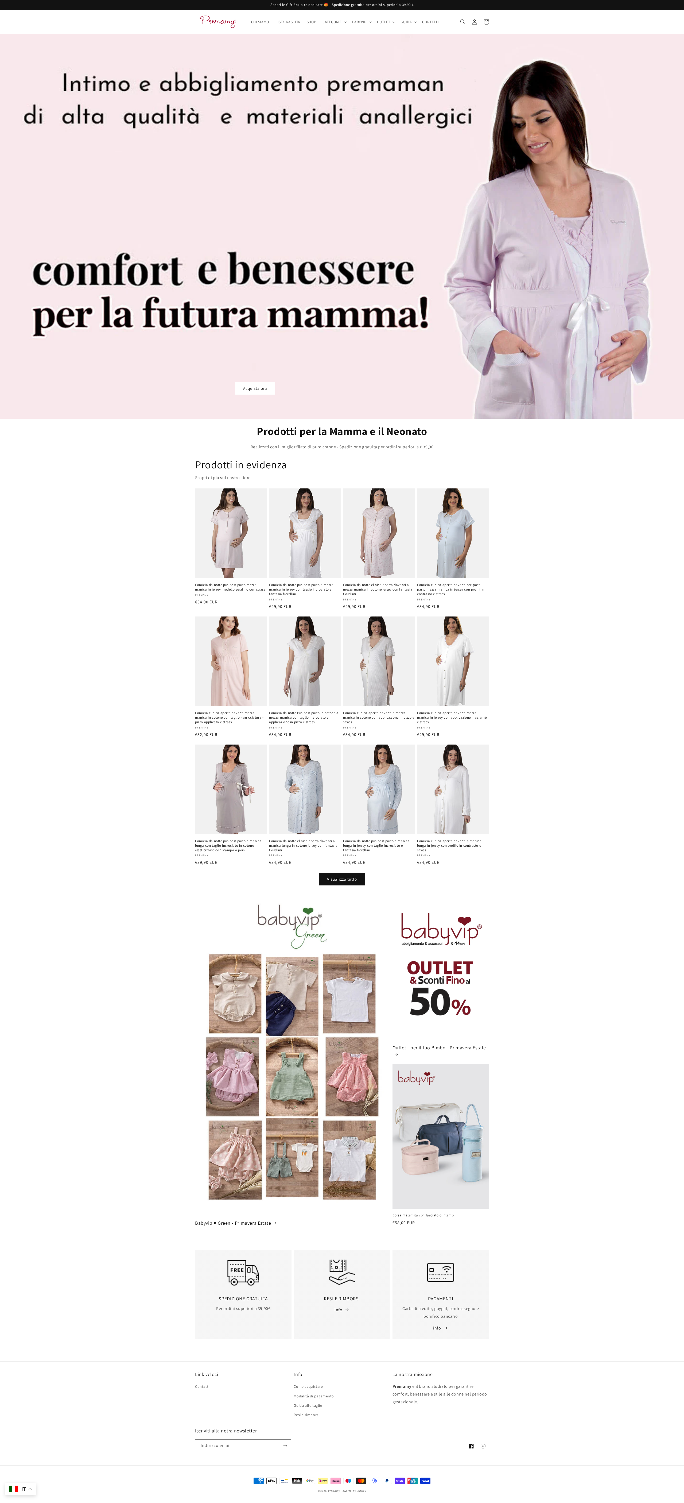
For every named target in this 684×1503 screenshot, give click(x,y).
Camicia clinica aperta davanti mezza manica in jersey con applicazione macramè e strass (452, 717)
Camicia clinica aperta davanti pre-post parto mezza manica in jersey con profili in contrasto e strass (450, 589)
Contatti (202, 1386)
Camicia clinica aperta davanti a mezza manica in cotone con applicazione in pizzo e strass (378, 717)
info (338, 1310)
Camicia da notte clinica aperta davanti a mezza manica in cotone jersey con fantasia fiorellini (377, 589)
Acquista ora (255, 388)
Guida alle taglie (308, 1405)
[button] (334, 22)
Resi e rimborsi (306, 1414)
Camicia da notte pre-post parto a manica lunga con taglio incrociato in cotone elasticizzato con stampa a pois (228, 845)
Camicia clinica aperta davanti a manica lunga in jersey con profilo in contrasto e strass (449, 845)
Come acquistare (308, 1386)
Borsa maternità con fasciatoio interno (423, 1215)
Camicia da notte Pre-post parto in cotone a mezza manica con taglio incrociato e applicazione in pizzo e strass (304, 717)
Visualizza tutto (342, 879)
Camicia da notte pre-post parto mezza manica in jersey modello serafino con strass (230, 587)
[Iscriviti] (285, 1445)
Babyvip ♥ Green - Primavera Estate (233, 1223)
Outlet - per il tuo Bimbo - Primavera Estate (439, 1048)
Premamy (334, 1491)
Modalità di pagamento (314, 1396)
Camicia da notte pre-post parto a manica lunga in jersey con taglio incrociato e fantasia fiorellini (376, 845)
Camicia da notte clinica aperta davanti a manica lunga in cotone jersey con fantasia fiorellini (303, 845)
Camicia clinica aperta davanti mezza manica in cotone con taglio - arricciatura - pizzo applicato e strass (229, 717)
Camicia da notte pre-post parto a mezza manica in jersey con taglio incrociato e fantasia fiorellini (301, 589)
